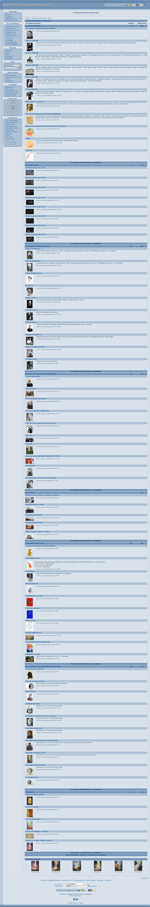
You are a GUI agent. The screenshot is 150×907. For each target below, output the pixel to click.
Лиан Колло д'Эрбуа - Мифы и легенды (39, 840)
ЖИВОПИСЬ (30, 792)
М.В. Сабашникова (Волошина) (36, 398)
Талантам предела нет (12, 122)
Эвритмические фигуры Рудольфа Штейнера (40, 546)
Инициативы (10, 130)
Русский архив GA (11, 30)
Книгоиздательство (11, 126)
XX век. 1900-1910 (32, 77)
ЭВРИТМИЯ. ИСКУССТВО (35, 543)
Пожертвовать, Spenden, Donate (66, 890)
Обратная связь (10, 18)
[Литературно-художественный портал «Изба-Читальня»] (81, 886)
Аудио (7, 54)
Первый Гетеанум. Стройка (35, 504)
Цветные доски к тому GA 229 (36, 187)
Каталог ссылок (10, 139)
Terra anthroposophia (12, 120)
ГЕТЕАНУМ (30, 492)
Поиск (50, 18)
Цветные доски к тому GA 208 (36, 177)
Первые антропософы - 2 (34, 261)
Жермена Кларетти (32, 583)
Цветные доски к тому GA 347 (36, 216)
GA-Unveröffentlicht (12, 44)
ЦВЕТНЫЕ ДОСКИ (32, 165)
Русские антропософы (33, 376)
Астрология (9, 81)
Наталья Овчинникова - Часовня (37, 831)
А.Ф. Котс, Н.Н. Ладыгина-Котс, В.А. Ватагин (41, 423)
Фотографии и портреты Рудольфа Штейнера (41, 28)
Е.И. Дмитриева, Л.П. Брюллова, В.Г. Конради (41, 478)
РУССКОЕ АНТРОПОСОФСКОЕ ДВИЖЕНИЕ (41, 374)
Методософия (10, 89)
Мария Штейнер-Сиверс (34, 273)
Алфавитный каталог (12, 128)
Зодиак (28, 138)
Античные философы (33, 703)
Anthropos (100, 880)
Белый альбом (30, 298)
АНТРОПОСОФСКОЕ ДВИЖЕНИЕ (37, 246)
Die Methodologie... (11, 95)
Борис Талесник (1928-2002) (35, 794)
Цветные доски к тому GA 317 (36, 206)
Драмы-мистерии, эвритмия (35, 347)
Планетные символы (32, 608)
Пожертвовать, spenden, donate (115, 5)
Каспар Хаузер (30, 691)
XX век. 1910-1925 (32, 89)
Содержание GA (11, 28)
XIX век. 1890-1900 (32, 65)
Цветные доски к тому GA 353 (36, 234)
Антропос (9, 87)
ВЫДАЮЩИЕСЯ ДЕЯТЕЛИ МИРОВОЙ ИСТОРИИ (43, 666)
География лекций (11, 34)
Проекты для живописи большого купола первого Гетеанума (46, 126)
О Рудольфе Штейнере (53, 880)
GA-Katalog (9, 38)
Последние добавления (39, 18)
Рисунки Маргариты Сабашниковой (38, 642)
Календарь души (11, 36)
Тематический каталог (12, 77)
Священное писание (12, 93)
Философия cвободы (12, 91)
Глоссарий (9, 56)
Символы (29, 150)
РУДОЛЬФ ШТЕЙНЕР (33, 26)
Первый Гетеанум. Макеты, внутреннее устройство (42, 495)
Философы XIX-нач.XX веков (35, 765)
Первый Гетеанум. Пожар (34, 522)
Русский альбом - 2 (32, 322)
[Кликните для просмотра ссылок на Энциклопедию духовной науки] (13, 87)
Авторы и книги (11, 75)
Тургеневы (29, 435)
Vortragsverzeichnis (11, 42)
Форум (8, 135)
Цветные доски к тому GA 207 (36, 167)
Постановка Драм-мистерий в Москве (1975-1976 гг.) (43, 456)
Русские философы (32, 777)
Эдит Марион (30, 571)
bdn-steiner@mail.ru (76, 895)
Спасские (29, 444)
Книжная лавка (10, 124)
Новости (8, 14)
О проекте (9, 16)
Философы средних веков (34, 728)
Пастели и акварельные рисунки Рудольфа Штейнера (43, 114)
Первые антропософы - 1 (34, 248)
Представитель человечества (35, 101)
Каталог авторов (91, 880)
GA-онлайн (9, 137)
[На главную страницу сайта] (27, 10)
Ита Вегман (29, 285)
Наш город (9, 133)
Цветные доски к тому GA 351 (36, 225)
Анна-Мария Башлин (33, 558)
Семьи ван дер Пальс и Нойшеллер (37, 411)
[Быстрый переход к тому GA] (18, 30)
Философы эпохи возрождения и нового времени (42, 740)
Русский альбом (31, 310)
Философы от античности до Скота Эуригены (41, 716)
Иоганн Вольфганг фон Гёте (35, 669)
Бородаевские (30, 465)
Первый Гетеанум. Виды (34, 515)
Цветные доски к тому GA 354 (36, 197)
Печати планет (31, 620)
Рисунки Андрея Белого (33, 632)
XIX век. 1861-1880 (32, 40)
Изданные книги (11, 32)
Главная (42, 880)
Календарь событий (12, 131)
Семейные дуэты (31, 359)
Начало (28, 18)
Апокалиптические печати (34, 596)
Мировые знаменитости (33, 334)
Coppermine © (145, 878)
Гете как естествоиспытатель (35, 681)
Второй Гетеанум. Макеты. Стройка (37, 531)
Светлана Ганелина (32, 807)
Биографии (9, 58)
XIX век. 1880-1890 (32, 53)
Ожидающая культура (33, 654)
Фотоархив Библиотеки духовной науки (39, 21)
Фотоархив (9, 50)
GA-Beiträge (9, 40)
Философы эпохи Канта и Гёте (36, 752)
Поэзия (8, 79)
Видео (7, 52)
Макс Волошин (31, 388)
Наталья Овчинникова (33, 819)
